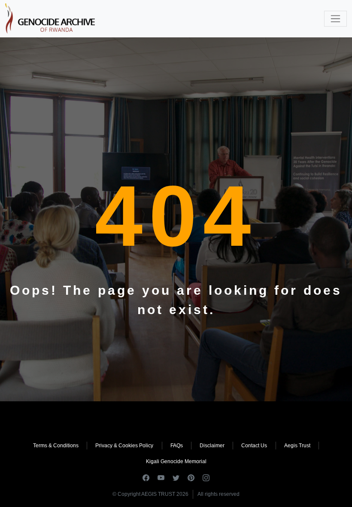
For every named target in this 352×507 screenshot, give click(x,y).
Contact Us (254, 446)
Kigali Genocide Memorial (176, 461)
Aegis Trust (297, 446)
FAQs (176, 446)
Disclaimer (212, 446)
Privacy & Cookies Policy (124, 446)
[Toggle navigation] (335, 19)
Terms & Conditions (56, 446)
